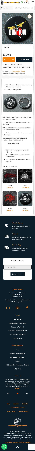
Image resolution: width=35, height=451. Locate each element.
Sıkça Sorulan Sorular (17, 408)
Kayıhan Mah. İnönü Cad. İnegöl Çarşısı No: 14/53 (17, 301)
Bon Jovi (19, 64)
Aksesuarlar (16, 71)
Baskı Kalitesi (11, 411)
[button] (30, 16)
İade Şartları (17, 319)
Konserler (25, 404)
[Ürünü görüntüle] (14, 173)
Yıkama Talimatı (23, 411)
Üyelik (17, 350)
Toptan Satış (17, 338)
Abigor (25, 208)
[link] (17, 422)
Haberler (16, 404)
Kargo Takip (17, 369)
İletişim (17, 361)
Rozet (28, 67)
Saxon (10, 186)
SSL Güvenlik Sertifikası (17, 335)
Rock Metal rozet (18, 67)
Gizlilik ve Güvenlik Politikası (17, 331)
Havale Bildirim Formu (17, 357)
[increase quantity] (13, 59)
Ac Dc (25, 186)
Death (10, 208)
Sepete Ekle (24, 59)
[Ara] (32, 8)
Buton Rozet (7, 67)
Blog (8, 404)
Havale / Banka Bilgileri (17, 354)
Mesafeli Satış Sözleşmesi (17, 323)
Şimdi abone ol (17, 274)
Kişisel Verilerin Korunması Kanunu (17, 365)
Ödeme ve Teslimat (17, 327)
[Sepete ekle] (14, 171)
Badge (13, 64)
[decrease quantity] (4, 59)
